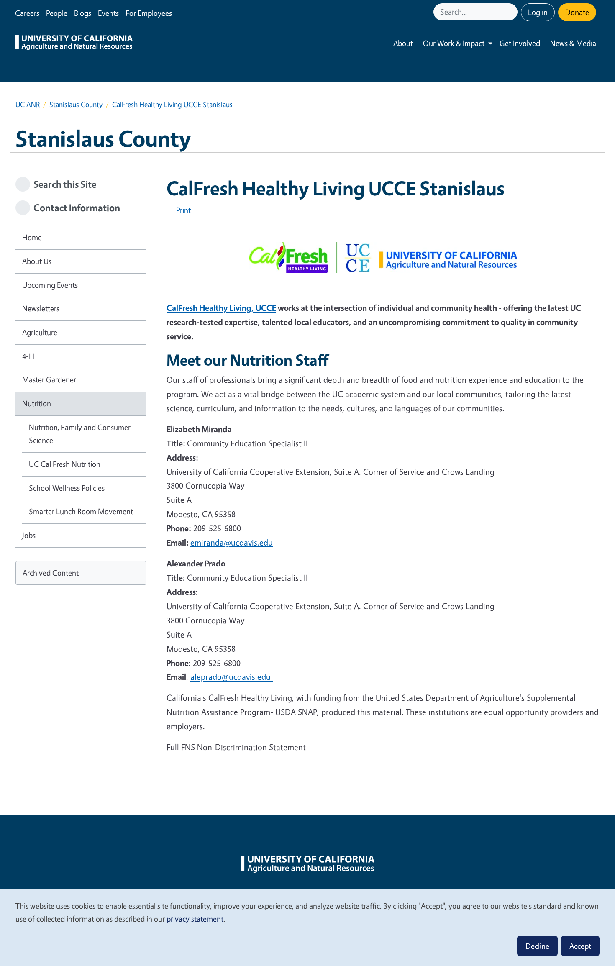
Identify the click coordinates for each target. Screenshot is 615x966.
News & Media (573, 43)
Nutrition (36, 403)
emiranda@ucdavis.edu (231, 542)
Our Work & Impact (453, 43)
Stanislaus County (75, 104)
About (403, 43)
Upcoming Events (50, 285)
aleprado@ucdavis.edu (231, 676)
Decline (537, 946)
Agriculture (39, 332)
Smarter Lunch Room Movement (81, 511)
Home (32, 237)
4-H (28, 356)
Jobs (29, 535)
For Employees (149, 13)
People (56, 13)
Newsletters (40, 308)
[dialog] (307, 927)
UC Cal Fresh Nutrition (64, 464)
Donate (577, 12)
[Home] (74, 43)
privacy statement (195, 919)
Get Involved (520, 43)
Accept (580, 946)
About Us (36, 261)
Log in (538, 12)
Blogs (82, 13)
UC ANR (27, 104)
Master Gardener (49, 379)
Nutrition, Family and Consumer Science (80, 434)
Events (108, 13)
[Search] (512, 11)
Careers (27, 13)
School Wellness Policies (67, 488)
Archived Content (51, 573)
